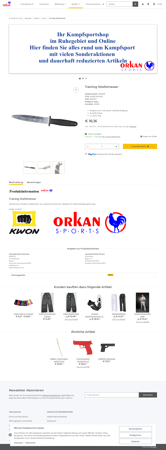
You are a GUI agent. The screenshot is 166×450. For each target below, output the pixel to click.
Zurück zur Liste (16, 18)
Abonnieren (148, 395)
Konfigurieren (135, 435)
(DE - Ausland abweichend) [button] (111, 137)
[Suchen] (135, 4)
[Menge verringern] (87, 146)
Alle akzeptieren (135, 429)
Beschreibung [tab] (16, 182)
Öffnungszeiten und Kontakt (20, 421)
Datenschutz (30, 442)
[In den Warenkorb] (11, 84)
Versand (133, 126)
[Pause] (79, 78)
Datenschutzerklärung (51, 395)
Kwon (96, 101)
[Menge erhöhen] (116, 146)
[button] (102, 4)
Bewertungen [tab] (34, 182)
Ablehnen (135, 441)
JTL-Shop (153, 447)
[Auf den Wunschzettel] (76, 89)
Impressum (18, 442)
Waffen (110, 275)
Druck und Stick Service (18, 416)
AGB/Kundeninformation (57, 416)
